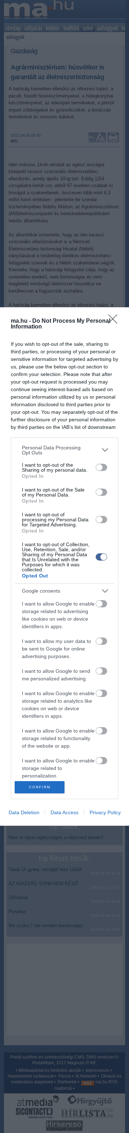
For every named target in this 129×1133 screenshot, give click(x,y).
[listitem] (64, 450)
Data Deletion (24, 812)
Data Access (64, 812)
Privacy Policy (105, 812)
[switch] (101, 467)
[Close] (115, 321)
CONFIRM (40, 787)
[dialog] (64, 566)
